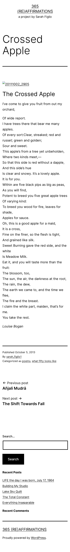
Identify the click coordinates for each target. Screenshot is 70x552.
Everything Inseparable (18, 502)
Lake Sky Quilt (12, 491)
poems (26, 361)
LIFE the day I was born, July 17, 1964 (28, 480)
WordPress (38, 537)
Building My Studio (15, 486)
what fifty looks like (44, 361)
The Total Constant (15, 497)
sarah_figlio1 (13, 356)
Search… (8, 436)
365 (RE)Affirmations (24, 529)
